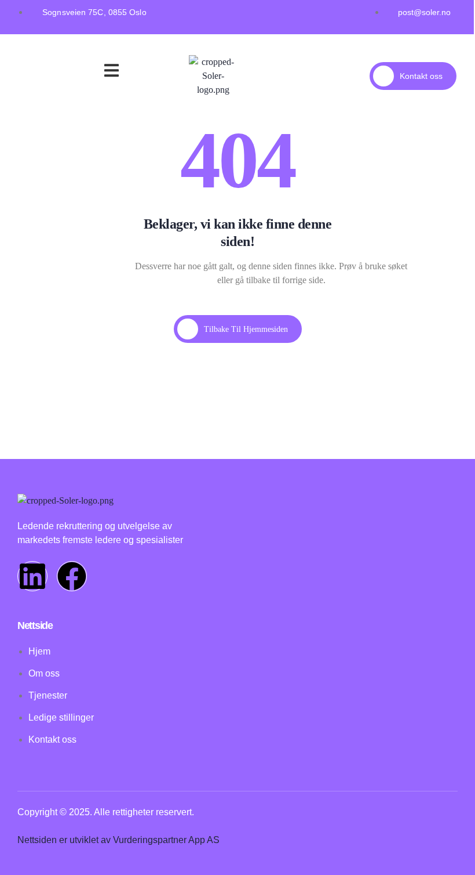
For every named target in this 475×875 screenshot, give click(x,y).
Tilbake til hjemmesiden (246, 329)
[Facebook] (72, 576)
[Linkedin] (32, 576)
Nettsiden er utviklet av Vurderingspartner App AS (118, 840)
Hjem (39, 58)
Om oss (79, 72)
